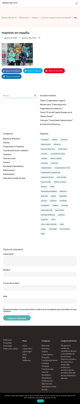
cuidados (44, 158)
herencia (44, 186)
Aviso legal (7, 346)
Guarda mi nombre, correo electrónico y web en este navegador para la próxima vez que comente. (39, 310)
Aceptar (40, 401)
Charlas (6, 142)
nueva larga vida (46, 210)
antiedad (64, 139)
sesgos (43, 229)
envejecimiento (46, 168)
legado (53, 196)
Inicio (24, 345)
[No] (77, 398)
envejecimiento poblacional (50, 172)
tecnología (53, 229)
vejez (43, 233)
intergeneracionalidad (49, 191)
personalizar (59, 210)
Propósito (44, 219)
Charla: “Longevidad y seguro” (53, 100)
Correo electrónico (11, 283)
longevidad (63, 196)
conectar (44, 154)
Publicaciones (9, 170)
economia (44, 163)
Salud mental (8, 174)
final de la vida (46, 182)
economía (54, 163)
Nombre (7, 270)
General (6, 162)
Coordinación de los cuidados (15, 150)
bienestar (57, 144)
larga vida (44, 196)
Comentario (8, 254)
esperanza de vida (47, 177)
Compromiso (62, 149)
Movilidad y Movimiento (13, 166)
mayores (44, 201)
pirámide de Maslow (48, 215)
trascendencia (65, 229)
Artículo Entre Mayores (50, 124)
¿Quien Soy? (27, 348)
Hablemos (26, 360)
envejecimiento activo (62, 168)
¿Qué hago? (27, 351)
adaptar (55, 139)
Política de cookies (10, 348)
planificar (61, 215)
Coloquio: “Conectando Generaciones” (56, 120)
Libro (24, 354)
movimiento (45, 205)
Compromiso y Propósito (13, 146)
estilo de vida (61, 177)
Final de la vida (9, 158)
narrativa (64, 205)
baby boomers (46, 144)
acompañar (45, 139)
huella (52, 186)
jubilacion (63, 191)
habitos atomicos (60, 182)
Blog (24, 357)
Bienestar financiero (11, 138)
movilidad (63, 201)
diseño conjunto (56, 158)
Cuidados (7, 154)
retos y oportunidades (49, 224)
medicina (53, 201)
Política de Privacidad (7, 341)
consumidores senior (58, 154)
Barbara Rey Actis (29, 38)
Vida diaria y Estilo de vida (14, 178)
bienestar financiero (48, 149)
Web (5, 296)
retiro (53, 219)
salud (62, 224)
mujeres (55, 205)
